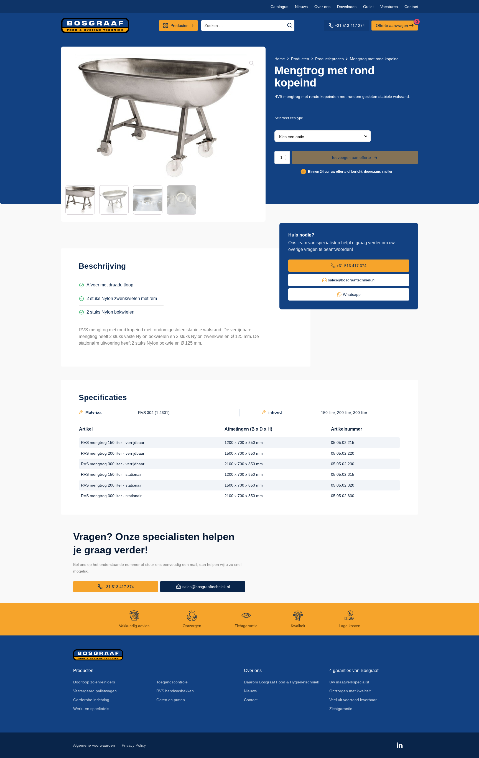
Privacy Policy (134, 745)
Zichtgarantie (340, 708)
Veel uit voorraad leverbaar (353, 700)
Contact (411, 6)
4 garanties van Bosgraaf (353, 670)
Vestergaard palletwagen (95, 691)
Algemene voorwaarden (94, 745)
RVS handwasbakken (175, 691)
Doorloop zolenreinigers (94, 682)
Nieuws (301, 6)
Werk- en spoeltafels (91, 708)
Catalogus (279, 6)
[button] (252, 63)
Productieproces (329, 59)
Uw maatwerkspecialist (349, 682)
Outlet (368, 6)
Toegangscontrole (172, 682)
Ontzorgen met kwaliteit (350, 691)
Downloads (346, 6)
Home (279, 59)
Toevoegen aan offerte (351, 157)
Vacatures (389, 6)
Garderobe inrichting (91, 700)
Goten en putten (170, 700)
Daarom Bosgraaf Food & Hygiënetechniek (281, 682)
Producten (300, 59)
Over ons (322, 6)
